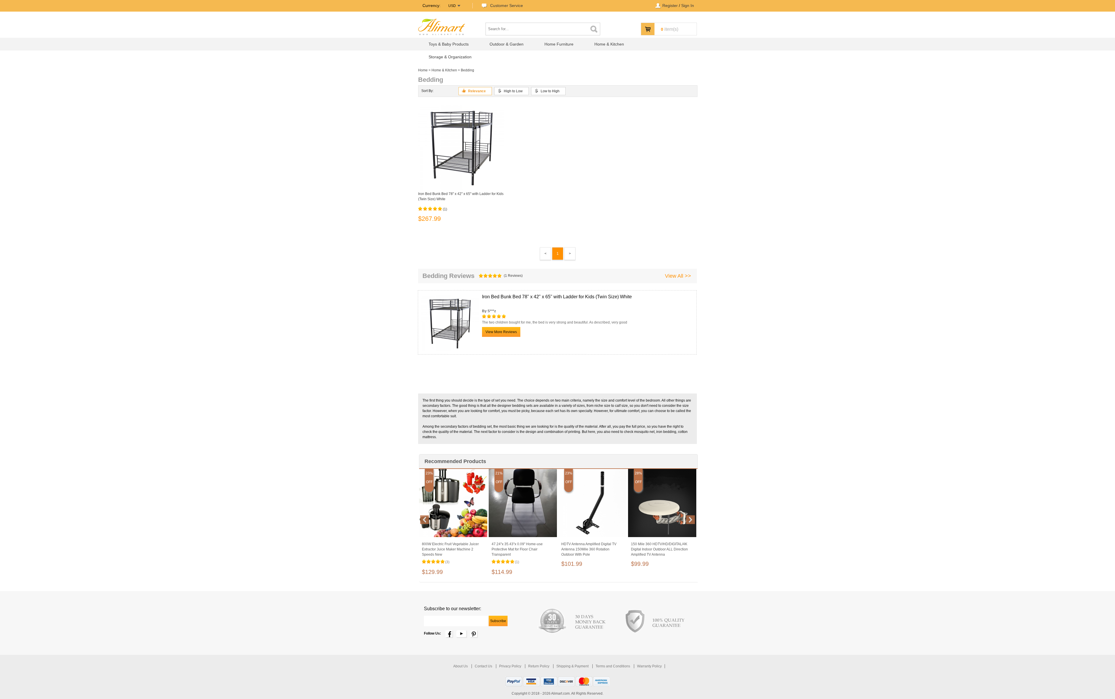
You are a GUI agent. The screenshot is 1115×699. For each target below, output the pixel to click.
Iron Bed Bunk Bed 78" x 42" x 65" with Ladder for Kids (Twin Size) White (460, 196)
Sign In (687, 5)
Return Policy (539, 666)
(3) (447, 562)
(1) (445, 209)
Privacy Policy (510, 666)
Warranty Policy (649, 666)
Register (670, 5)
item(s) (669, 29)
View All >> (678, 276)
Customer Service (506, 5)
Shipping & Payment (572, 666)
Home (423, 70)
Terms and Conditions (613, 666)
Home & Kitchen (444, 70)
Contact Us (484, 666)
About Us (461, 666)
